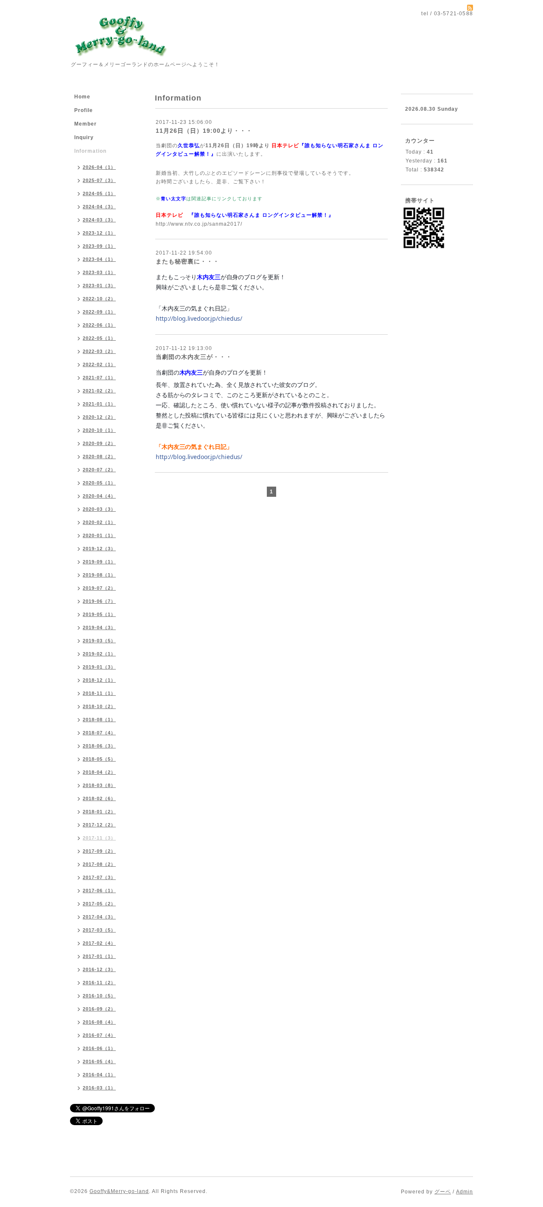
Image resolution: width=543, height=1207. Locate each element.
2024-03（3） (99, 219)
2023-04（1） (99, 259)
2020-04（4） (99, 495)
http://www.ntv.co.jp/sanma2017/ (199, 224)
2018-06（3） (99, 745)
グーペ (442, 1192)
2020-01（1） (99, 535)
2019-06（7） (99, 601)
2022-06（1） (99, 325)
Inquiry (84, 137)
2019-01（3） (99, 666)
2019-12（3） (99, 548)
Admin (464, 1192)
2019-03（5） (99, 640)
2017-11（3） (99, 837)
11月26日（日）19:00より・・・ (204, 130)
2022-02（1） (99, 364)
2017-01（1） (99, 956)
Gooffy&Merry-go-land (119, 1191)
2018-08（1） (99, 719)
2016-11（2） (99, 982)
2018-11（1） (99, 693)
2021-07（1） (99, 377)
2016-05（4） (99, 1061)
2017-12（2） (99, 824)
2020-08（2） (99, 456)
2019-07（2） (99, 588)
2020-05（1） (99, 482)
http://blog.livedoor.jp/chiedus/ (199, 318)
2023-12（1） (99, 232)
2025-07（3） (99, 180)
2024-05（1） (99, 193)
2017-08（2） (99, 864)
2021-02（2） (99, 390)
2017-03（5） (99, 930)
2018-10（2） (99, 706)
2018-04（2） (99, 772)
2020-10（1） (99, 430)
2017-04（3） (99, 916)
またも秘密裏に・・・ (187, 261)
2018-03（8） (99, 785)
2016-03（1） (99, 1087)
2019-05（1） (99, 614)
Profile (83, 110)
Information (90, 151)
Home (82, 97)
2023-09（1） (99, 246)
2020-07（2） (99, 469)
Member (85, 124)
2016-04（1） (99, 1074)
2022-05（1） (99, 338)
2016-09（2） (99, 1008)
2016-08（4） (99, 1022)
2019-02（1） (99, 653)
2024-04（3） (99, 206)
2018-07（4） (99, 732)
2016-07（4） (99, 1035)
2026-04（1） (99, 167)
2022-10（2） (99, 298)
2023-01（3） (99, 285)
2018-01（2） (99, 811)
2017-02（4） (99, 943)
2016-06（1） (99, 1048)
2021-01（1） (99, 403)
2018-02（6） (99, 798)
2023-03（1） (99, 272)
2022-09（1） (99, 311)
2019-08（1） (99, 574)
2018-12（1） (99, 680)
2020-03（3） (99, 509)
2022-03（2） (99, 351)
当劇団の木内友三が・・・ (194, 356)
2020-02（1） (99, 522)
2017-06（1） (99, 890)
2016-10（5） (99, 995)
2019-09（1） (99, 561)
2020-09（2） (99, 443)
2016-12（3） (99, 969)
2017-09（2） (99, 851)
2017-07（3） (99, 877)
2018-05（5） (99, 759)
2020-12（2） (99, 417)
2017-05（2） (99, 903)
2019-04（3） (99, 627)
